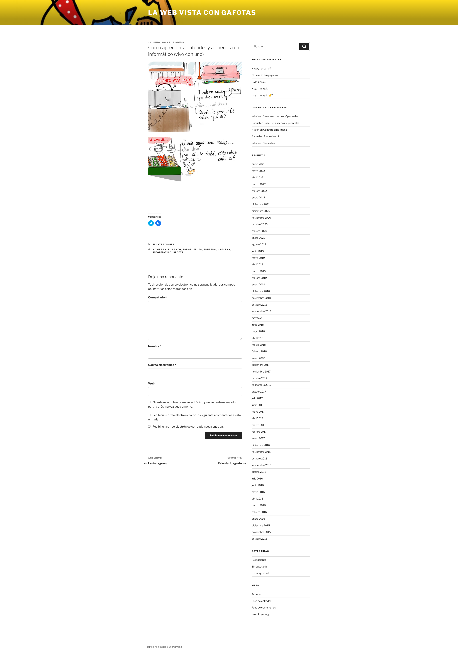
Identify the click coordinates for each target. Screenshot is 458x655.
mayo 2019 (258, 257)
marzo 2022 (259, 184)
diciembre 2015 (261, 525)
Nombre (154, 346)
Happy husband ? (261, 68)
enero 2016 (258, 518)
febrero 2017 (259, 431)
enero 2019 (258, 284)
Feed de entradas (261, 600)
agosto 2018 (259, 317)
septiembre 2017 (261, 384)
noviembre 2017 (261, 371)
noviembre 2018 (261, 297)
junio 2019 (258, 251)
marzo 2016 (259, 505)
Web (151, 383)
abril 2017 (257, 418)
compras (160, 249)
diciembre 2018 (261, 291)
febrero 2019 (259, 277)
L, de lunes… (258, 81)
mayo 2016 (258, 491)
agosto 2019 (259, 244)
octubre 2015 (259, 538)
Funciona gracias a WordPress (164, 646)
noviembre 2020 (261, 217)
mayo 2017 (258, 411)
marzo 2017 (258, 425)
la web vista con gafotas (202, 12)
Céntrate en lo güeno (275, 129)
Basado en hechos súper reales (280, 116)
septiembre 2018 (261, 311)
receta (179, 252)
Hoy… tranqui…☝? (262, 95)
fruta (198, 249)
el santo (174, 249)
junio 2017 (258, 404)
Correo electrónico (162, 365)
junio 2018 (258, 324)
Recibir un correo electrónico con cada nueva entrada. (187, 426)
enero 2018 (258, 358)
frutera (210, 249)
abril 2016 (257, 498)
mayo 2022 (258, 170)
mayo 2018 (258, 331)
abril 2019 (257, 264)
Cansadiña (269, 143)
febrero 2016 (259, 511)
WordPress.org (260, 614)
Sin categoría (259, 566)
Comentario (157, 297)
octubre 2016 (259, 458)
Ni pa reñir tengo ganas (265, 75)
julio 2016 (257, 478)
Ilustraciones (164, 244)
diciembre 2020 (261, 210)
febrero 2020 (259, 230)
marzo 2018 (259, 344)
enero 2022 (258, 197)
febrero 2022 (259, 190)
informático (162, 252)
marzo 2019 (259, 271)
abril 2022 (257, 177)
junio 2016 (258, 485)
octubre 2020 (260, 224)
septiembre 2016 (261, 465)
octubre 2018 (259, 304)
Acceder (256, 594)
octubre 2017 (259, 378)
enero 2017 (258, 438)
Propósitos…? (271, 136)
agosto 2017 (259, 391)
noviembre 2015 (261, 532)
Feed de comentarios (264, 607)
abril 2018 (257, 338)
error (187, 249)
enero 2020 (258, 237)
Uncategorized (260, 573)
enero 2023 (258, 163)
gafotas (224, 249)
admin (179, 42)
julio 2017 (257, 398)
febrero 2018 (259, 351)
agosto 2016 (259, 471)
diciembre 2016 (261, 445)
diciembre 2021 (261, 204)
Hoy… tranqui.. (260, 88)
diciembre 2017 (261, 364)
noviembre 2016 (261, 451)
